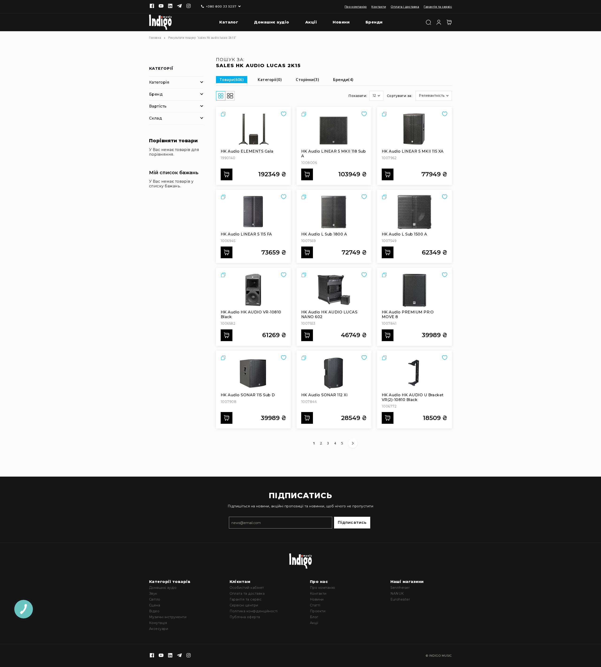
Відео (154, 611)
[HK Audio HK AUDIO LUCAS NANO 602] (334, 290)
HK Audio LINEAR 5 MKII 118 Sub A (333, 153)
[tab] (231, 79)
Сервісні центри (244, 605)
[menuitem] (225, 22)
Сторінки (307, 79)
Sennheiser (400, 588)
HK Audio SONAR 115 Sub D (248, 395)
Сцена (154, 605)
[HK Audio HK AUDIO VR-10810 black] (253, 290)
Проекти (317, 611)
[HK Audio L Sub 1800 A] (334, 212)
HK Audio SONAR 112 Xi (324, 395)
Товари (232, 79)
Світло (154, 599)
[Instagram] (188, 6)
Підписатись (352, 522)
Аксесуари (158, 629)
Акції (314, 623)
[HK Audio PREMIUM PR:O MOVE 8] (414, 290)
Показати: (357, 95)
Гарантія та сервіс (438, 6)
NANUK (397, 593)
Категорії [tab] (161, 69)
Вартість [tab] (158, 106)
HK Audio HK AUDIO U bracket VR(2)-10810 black (413, 397)
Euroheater (400, 599)
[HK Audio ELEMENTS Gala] (253, 129)
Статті (315, 605)
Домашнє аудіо (163, 588)
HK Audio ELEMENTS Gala (247, 151)
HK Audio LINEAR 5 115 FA (246, 234)
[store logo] (160, 22)
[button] (376, 95)
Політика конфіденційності (254, 611)
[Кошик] (449, 22)
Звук (153, 593)
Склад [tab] (155, 118)
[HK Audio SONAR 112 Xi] (334, 372)
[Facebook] (152, 6)
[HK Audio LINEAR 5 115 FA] (253, 212)
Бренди (343, 79)
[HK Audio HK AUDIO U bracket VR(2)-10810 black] (414, 372)
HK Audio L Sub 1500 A (404, 234)
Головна (155, 37)
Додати (226, 174)
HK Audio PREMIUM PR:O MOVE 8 (408, 314)
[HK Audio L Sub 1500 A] (414, 212)
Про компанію (356, 6)
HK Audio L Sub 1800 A (324, 234)
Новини (317, 599)
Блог (314, 617)
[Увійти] (439, 21)
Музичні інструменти (167, 617)
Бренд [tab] (156, 94)
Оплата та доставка (247, 593)
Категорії (270, 79)
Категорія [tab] (159, 82)
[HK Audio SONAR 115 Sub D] (253, 372)
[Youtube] (161, 6)
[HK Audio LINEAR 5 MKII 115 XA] (414, 129)
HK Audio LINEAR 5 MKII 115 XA (413, 151)
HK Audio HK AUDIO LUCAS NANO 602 (329, 314)
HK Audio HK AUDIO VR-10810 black (251, 314)
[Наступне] (352, 443)
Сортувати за (399, 95)
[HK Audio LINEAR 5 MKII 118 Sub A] (334, 129)
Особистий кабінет (247, 588)
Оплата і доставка (405, 6)
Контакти (378, 6)
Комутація (158, 623)
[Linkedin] (170, 6)
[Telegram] (179, 6)
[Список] (230, 95)
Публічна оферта (245, 617)
